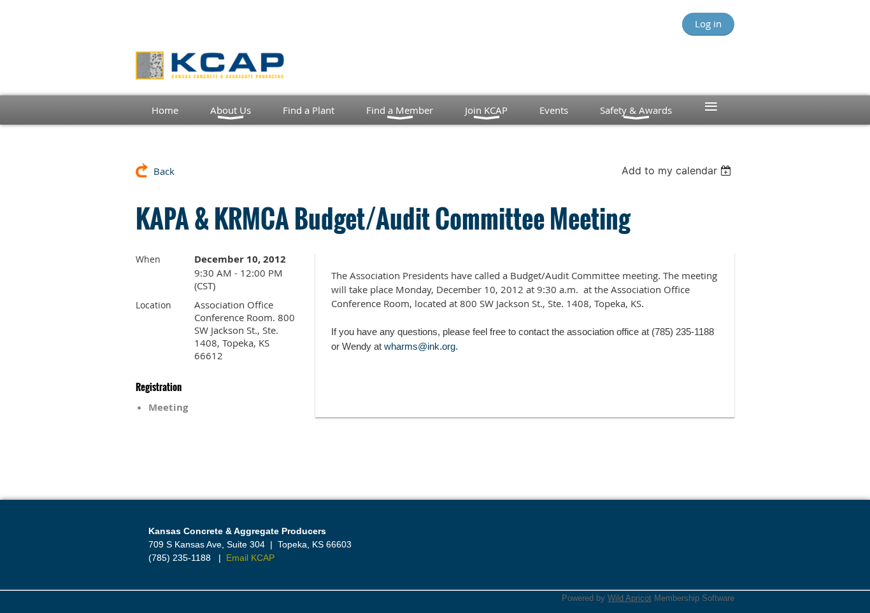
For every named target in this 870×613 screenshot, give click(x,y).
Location (153, 305)
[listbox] (678, 170)
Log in (708, 23)
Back (164, 171)
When (148, 259)
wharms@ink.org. (421, 346)
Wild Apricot (630, 598)
